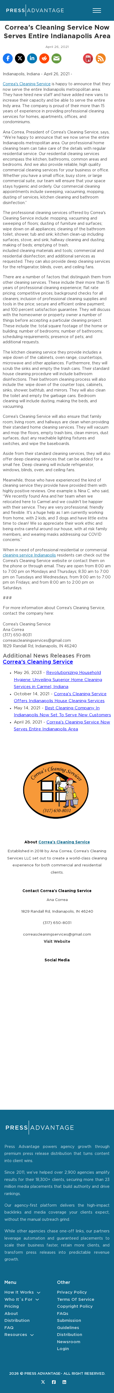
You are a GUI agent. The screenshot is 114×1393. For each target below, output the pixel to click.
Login (63, 1349)
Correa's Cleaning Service (27, 84)
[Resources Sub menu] (32, 1335)
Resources (15, 1335)
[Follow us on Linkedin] (64, 1382)
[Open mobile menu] (97, 10)
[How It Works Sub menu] (39, 1293)
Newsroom (68, 1342)
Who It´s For (18, 1299)
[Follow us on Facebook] (54, 1382)
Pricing (11, 1306)
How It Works (19, 1292)
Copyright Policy (75, 1306)
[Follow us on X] (43, 1382)
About (11, 1313)
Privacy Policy (72, 1292)
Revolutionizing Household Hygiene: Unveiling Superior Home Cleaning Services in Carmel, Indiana (58, 680)
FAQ (9, 1328)
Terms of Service (75, 1299)
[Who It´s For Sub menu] (37, 1299)
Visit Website (57, 941)
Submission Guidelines (69, 1324)
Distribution (17, 1320)
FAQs (62, 1313)
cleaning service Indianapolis (29, 555)
